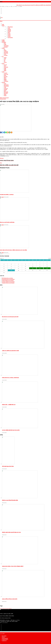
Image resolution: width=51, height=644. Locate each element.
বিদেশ (5, 43)
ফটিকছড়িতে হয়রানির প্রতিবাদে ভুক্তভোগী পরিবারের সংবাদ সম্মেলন (11, 532)
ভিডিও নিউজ (6, 91)
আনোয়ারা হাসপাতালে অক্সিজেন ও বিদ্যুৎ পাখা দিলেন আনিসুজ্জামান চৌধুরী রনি (12, 566)
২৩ (47, 268)
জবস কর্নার (5, 76)
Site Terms (4, 635)
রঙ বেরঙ (5, 64)
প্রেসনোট (5, 73)
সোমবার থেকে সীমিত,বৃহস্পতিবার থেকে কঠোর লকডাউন (9, 598)
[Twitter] (2, 132)
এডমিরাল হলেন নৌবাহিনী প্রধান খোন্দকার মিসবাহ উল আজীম (37, 5)
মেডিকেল (9, 29)
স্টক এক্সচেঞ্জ (6, 52)
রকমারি (3, 71)
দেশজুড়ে (3, 39)
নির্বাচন (5, 75)
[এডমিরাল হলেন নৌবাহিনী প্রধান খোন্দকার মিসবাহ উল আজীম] (23, 348)
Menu (1, 21)
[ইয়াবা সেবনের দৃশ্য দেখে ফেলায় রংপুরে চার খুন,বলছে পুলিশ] (20, 314)
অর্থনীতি (3, 48)
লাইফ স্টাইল (6, 67)
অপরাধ (5, 83)
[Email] (9, 132)
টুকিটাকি (5, 80)
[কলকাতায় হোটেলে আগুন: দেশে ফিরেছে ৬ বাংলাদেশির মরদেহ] (20, 375)
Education (4, 608)
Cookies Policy (5, 639)
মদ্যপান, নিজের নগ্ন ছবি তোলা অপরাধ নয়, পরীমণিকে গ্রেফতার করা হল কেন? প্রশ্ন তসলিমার (13, 250)
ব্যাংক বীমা (5, 55)
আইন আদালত (6, 84)
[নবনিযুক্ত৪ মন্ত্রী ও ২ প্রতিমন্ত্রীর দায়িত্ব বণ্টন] (20, 402)
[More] (11, 132)
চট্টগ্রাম (3, 25)
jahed (2, 196)
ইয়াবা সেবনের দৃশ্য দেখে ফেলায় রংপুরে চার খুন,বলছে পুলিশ (19, 5)
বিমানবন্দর (9, 30)
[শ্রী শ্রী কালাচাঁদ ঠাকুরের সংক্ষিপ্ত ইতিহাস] (8, 463)
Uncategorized (6, 97)
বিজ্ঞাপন (5, 78)
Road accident (7, 608)
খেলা (2, 56)
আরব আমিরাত (6, 45)
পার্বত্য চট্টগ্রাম (10, 37)
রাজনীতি (3, 41)
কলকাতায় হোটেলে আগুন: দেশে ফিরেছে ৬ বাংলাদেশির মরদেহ (10, 377)
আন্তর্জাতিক (4, 42)
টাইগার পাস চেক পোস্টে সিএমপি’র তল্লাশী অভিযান (7, 222)
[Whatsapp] (6, 132)
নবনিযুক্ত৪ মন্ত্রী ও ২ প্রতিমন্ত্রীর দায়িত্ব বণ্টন (8, 404)
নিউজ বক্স (3, 82)
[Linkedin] (4, 132)
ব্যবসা (5, 54)
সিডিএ (9, 32)
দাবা (4, 60)
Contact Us (4, 640)
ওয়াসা (9, 28)
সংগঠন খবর (6, 88)
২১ (32, 268)
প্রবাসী (5, 44)
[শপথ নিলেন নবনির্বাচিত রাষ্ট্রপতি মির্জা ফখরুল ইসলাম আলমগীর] (20, 427)
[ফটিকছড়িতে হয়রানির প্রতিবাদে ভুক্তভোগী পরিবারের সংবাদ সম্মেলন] (23, 529)
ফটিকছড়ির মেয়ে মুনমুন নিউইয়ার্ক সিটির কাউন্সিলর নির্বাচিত (10, 500)
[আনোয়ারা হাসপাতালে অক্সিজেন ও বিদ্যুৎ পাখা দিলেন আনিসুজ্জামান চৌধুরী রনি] (20, 563)
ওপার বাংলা (5, 46)
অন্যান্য (5, 62)
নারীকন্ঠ (5, 70)
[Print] (8, 132)
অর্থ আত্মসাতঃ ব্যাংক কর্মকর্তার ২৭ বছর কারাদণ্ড (7, 194)
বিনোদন (3, 63)
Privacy (3, 636)
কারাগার (9, 35)
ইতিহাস (5, 95)
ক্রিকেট (5, 57)
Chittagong (1, 608)
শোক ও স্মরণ (6, 74)
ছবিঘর (5, 90)
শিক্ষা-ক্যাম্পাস (6, 86)
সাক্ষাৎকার (5, 89)
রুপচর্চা (5, 68)
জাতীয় (3, 24)
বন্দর (4, 49)
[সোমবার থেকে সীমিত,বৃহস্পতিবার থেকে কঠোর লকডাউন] (23, 596)
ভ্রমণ (5, 65)
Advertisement (5, 638)
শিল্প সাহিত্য (6, 93)
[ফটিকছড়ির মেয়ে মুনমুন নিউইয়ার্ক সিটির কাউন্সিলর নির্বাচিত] (19, 497)
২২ (39, 268)
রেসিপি (5, 69)
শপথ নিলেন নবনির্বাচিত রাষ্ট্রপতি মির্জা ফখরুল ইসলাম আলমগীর (10, 430)
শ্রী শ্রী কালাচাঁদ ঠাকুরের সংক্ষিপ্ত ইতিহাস (8, 466)
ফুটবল (5, 58)
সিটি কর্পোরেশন (10, 26)
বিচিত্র (5, 77)
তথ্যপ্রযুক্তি (6, 81)
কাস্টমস (5, 50)
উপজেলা (9, 31)
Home (1, 97)
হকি (4, 61)
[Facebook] (1, 132)
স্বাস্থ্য (5, 87)
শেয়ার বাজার (6, 51)
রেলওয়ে (9, 36)
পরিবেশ (5, 94)
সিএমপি (9, 33)
